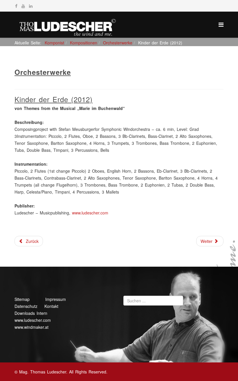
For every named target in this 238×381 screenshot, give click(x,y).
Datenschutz (26, 306)
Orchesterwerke (117, 43)
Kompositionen (83, 43)
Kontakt (51, 306)
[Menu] (221, 24)
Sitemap (22, 299)
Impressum (55, 299)
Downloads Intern (31, 313)
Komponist (54, 43)
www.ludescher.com (90, 213)
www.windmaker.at (31, 327)
